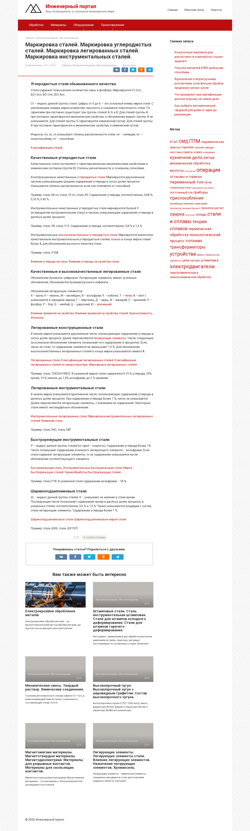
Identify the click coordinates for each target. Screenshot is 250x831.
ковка (198, 152)
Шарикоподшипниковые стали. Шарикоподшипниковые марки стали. (78, 519)
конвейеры (209, 152)
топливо (193, 240)
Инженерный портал (71, 6)
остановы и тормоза (186, 177)
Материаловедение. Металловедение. (95, 65)
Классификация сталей (46, 147)
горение (199, 147)
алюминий (104, 304)
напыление (190, 171)
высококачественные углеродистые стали (87, 235)
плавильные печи (180, 187)
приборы (201, 192)
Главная (172, 10)
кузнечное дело (186, 157)
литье (208, 157)
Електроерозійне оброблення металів (50, 613)
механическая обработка (190, 163)
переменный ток (187, 182)
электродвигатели (192, 266)
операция (208, 170)
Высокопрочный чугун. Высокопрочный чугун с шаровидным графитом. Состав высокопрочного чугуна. (120, 691)
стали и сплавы (95, 537)
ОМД (184, 141)
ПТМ (194, 141)
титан (128, 295)
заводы (209, 147)
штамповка (210, 260)
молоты (177, 170)
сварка (177, 214)
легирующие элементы (110, 338)
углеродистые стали (91, 177)
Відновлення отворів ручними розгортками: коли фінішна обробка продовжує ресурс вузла (198, 83)
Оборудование (84, 25)
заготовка (176, 152)
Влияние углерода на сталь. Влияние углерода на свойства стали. (75, 261)
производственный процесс (185, 208)
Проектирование (112, 25)
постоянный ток (181, 192)
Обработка (36, 25)
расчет (219, 208)
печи (208, 182)
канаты (188, 152)
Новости (216, 10)
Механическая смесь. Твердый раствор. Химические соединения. (54, 687)
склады (201, 214)
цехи (185, 260)
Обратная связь (194, 10)
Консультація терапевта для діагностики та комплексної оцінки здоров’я (198, 57)
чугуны (195, 260)
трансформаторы (187, 247)
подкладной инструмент (203, 188)
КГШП (174, 142)
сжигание (190, 215)
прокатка (207, 208)
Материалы (58, 25)
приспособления (187, 198)
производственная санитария (188, 203)
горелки (187, 147)
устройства (183, 254)
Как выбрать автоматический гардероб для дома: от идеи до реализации (195, 110)
